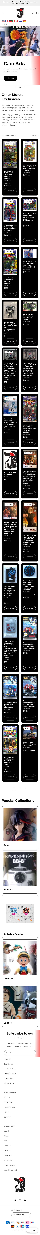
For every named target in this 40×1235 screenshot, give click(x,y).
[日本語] (17, 21)
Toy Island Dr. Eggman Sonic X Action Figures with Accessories (29, 645)
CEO (5, 1141)
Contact (7, 1117)
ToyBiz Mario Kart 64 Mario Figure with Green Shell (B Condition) (10, 227)
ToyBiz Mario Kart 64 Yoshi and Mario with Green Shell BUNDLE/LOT (29, 217)
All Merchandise (10, 1092)
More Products (9, 1107)
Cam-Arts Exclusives (25, 110)
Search (6, 1131)
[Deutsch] (10, 21)
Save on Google (9, 1165)
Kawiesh (29, 108)
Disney (7, 978)
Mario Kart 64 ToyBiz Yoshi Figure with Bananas (9, 280)
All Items (10, 78)
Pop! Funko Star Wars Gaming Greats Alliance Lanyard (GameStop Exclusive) (9, 591)
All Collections (26, 115)
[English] (3, 21)
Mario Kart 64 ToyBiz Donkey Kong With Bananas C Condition (9, 760)
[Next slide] (24, 87)
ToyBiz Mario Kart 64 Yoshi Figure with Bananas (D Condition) (29, 167)
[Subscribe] (33, 1052)
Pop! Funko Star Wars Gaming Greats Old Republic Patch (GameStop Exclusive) (28, 585)
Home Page (6, 115)
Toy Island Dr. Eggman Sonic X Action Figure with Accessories (29, 703)
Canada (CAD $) (19, 1214)
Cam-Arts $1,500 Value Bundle (10, 473)
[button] (2, 13)
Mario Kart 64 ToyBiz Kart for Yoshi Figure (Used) (28, 316)
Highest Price (9, 1083)
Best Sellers (8, 1064)
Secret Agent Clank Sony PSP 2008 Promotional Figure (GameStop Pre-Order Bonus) (10, 326)
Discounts (7, 1150)
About (6, 1136)
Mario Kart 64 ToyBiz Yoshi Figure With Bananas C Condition (9, 174)
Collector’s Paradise (13, 934)
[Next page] (25, 788)
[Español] (24, 21)
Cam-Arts (17, 1230)
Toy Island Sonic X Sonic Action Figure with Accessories (10, 705)
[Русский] (21, 21)
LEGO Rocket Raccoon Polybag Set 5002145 (29, 744)
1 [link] (14, 788)
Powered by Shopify (24, 1230)
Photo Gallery (9, 1160)
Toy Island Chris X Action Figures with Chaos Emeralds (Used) (29, 264)
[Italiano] (14, 21)
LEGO (7, 1023)
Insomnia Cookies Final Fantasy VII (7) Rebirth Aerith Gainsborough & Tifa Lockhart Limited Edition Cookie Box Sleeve (29, 477)
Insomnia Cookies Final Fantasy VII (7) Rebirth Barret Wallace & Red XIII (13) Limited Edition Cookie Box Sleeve (10, 528)
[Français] (7, 21)
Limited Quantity (10, 1073)
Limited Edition (9, 1069)
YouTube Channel (10, 1170)
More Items (8, 1155)
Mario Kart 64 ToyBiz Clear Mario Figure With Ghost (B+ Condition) (29, 428)
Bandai (7, 890)
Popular (7, 1097)
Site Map (7, 1146)
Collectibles (8, 1102)
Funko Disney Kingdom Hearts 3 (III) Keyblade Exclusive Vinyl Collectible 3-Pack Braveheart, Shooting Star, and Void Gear (29, 369)
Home (6, 1112)
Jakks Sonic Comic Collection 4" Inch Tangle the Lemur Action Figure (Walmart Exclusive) (10, 423)
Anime (7, 845)
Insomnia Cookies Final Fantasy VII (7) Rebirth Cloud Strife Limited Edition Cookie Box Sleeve (29, 540)
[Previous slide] (15, 87)
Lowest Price (8, 1078)
